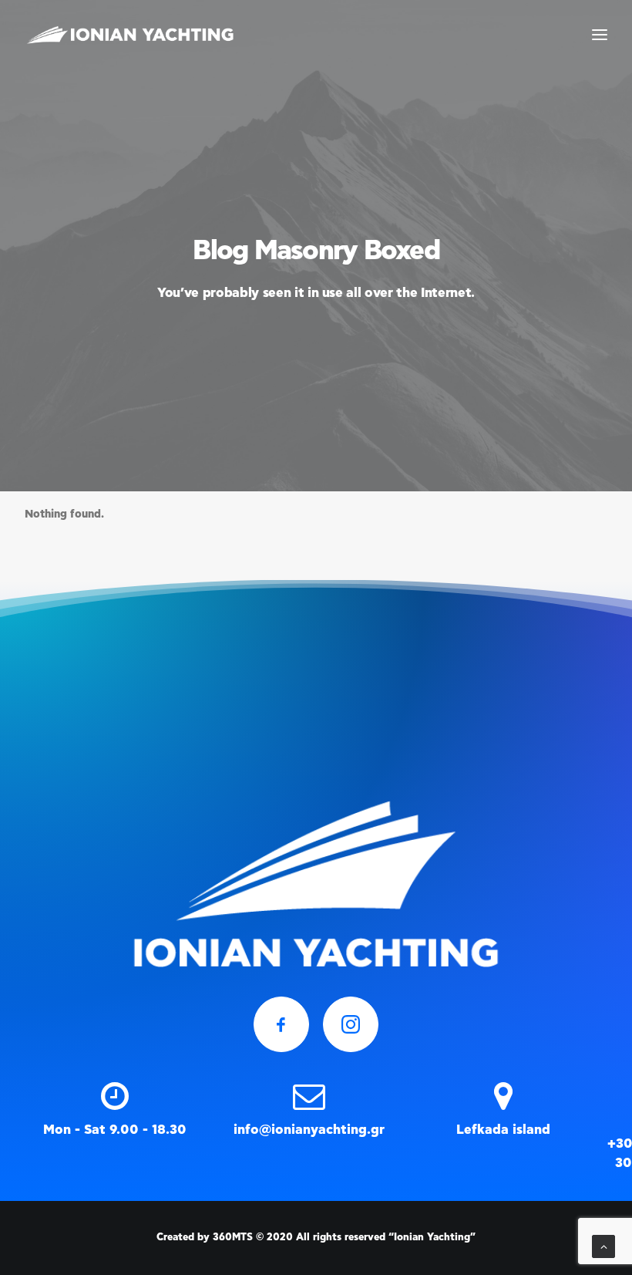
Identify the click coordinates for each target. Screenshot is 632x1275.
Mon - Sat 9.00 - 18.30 (115, 1129)
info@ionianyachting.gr (309, 1129)
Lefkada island (503, 1129)
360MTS (233, 1238)
